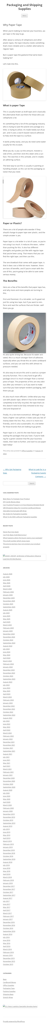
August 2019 (7, 826)
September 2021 (9, 751)
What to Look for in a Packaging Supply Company (37, 473)
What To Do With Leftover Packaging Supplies (20, 517)
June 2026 (6, 580)
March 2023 (7, 697)
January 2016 (8, 955)
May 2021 (6, 763)
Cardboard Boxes (9, 982)
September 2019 (9, 823)
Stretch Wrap (8, 997)
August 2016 (7, 934)
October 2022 (8, 712)
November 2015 (9, 961)
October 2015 (8, 964)
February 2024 (8, 664)
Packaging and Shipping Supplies (24, 7)
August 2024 (7, 646)
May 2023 (6, 691)
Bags (5, 979)
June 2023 (6, 688)
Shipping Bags (8, 994)
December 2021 (9, 742)
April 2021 (6, 766)
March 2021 (7, 769)
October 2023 (8, 676)
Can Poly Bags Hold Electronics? (15, 535)
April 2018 (6, 874)
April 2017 (6, 910)
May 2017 (6, 907)
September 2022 (9, 715)
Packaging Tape (9, 988)
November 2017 (9, 889)
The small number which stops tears (16, 541)
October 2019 (8, 820)
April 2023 (6, 694)
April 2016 (6, 946)
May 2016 (6, 943)
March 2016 (7, 949)
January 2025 (8, 631)
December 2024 (9, 634)
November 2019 (9, 817)
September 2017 (9, 895)
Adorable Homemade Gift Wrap (15, 511)
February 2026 (8, 592)
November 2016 (9, 925)
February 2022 (8, 736)
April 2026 (6, 586)
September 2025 (9, 607)
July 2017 (6, 901)
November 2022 (9, 709)
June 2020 (6, 796)
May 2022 (6, 727)
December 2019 (9, 814)
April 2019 (6, 838)
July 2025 (6, 613)
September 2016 (9, 931)
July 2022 (6, 721)
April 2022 (6, 730)
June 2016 (6, 940)
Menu (24, 16)
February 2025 (8, 628)
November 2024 (9, 637)
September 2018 (9, 859)
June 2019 (6, 832)
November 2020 (9, 781)
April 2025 (6, 622)
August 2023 (7, 682)
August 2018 (7, 862)
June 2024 (6, 652)
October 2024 (8, 640)
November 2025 (9, 601)
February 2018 (8, 880)
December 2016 (9, 922)
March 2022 (7, 733)
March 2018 (7, 877)
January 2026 (8, 595)
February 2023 (8, 700)
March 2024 (7, 661)
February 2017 (8, 916)
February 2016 (8, 952)
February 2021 (8, 772)
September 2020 (9, 787)
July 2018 (6, 865)
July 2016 (6, 937)
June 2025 (6, 616)
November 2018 (9, 853)
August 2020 (7, 790)
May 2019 (6, 835)
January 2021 (8, 775)
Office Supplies (27, 451)
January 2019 (8, 847)
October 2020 (8, 784)
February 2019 (8, 844)
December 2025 (9, 598)
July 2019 (6, 829)
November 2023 (9, 673)
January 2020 (8, 811)
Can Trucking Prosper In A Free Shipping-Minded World (23, 505)
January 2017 (8, 919)
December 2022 (9, 706)
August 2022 (7, 718)
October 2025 (8, 604)
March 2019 (7, 841)
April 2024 (6, 658)
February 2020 (8, 808)
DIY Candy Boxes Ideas (11, 502)
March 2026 (7, 589)
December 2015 (9, 958)
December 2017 (9, 886)
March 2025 (7, 625)
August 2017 (7, 898)
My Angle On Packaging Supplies (15, 514)
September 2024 (9, 643)
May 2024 (6, 655)
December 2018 (9, 850)
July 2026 (6, 577)
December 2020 (9, 778)
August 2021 (7, 754)
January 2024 (8, 667)
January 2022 (8, 739)
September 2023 (9, 679)
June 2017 (6, 904)
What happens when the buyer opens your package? (22, 538)
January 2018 (8, 883)
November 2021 (9, 745)
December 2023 (9, 670)
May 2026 (6, 583)
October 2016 (8, 928)
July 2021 (6, 757)
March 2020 (7, 805)
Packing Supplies (9, 991)
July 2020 (6, 793)
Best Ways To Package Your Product (16, 499)
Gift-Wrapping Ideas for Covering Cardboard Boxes (22, 508)
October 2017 (8, 892)
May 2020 (6, 799)
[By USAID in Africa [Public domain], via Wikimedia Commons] (24, 559)
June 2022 (6, 724)
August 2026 (7, 574)
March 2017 (7, 913)
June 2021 (6, 760)
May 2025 (6, 619)
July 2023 (6, 685)
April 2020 (6, 802)
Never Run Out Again (11, 532)
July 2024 (6, 649)
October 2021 (8, 748)
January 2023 (8, 703)
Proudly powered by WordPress (14, 1021)
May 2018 (6, 871)
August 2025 (7, 610)
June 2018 (6, 868)
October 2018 (8, 856)
